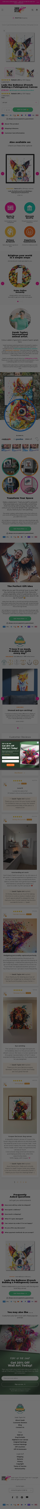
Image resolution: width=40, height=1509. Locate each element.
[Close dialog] (38, 743)
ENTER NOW (10, 765)
